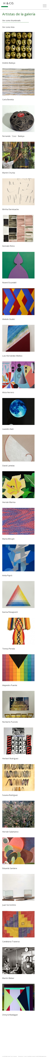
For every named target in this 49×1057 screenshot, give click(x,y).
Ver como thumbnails (11, 20)
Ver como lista (8, 27)
